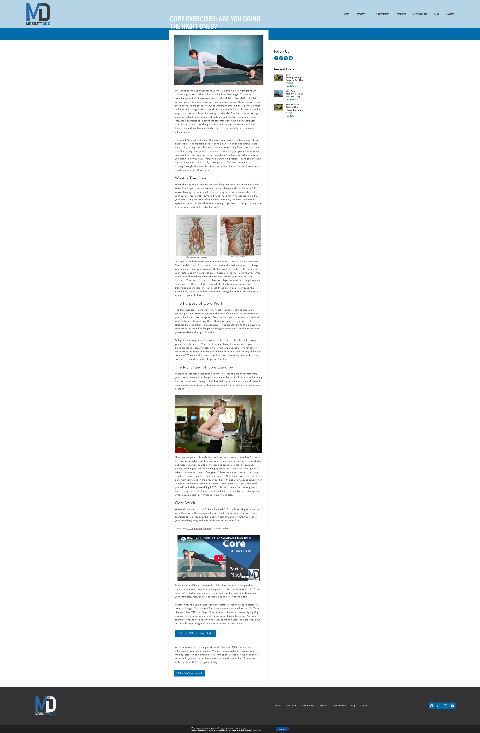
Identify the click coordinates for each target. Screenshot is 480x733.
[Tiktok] (281, 58)
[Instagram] (286, 58)
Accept (282, 729)
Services (361, 14)
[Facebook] (432, 705)
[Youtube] (291, 58)
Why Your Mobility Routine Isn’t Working (294, 94)
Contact (450, 14)
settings (257, 730)
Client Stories (382, 14)
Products (401, 14)
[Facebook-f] (276, 58)
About (346, 14)
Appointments (420, 14)
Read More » (292, 86)
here (221, 658)
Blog (436, 14)
